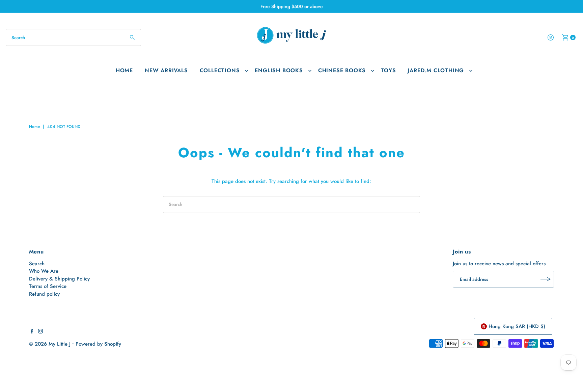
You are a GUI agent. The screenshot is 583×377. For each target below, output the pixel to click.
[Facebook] (32, 332)
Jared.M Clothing (436, 70)
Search (37, 263)
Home (124, 70)
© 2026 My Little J (50, 344)
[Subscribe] (545, 279)
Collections (220, 70)
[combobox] (73, 37)
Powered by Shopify (98, 344)
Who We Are (43, 271)
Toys (388, 70)
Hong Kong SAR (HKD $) (517, 326)
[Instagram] (40, 332)
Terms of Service (47, 286)
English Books (279, 70)
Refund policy (44, 294)
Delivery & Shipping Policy (59, 278)
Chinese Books (342, 70)
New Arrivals (166, 70)
